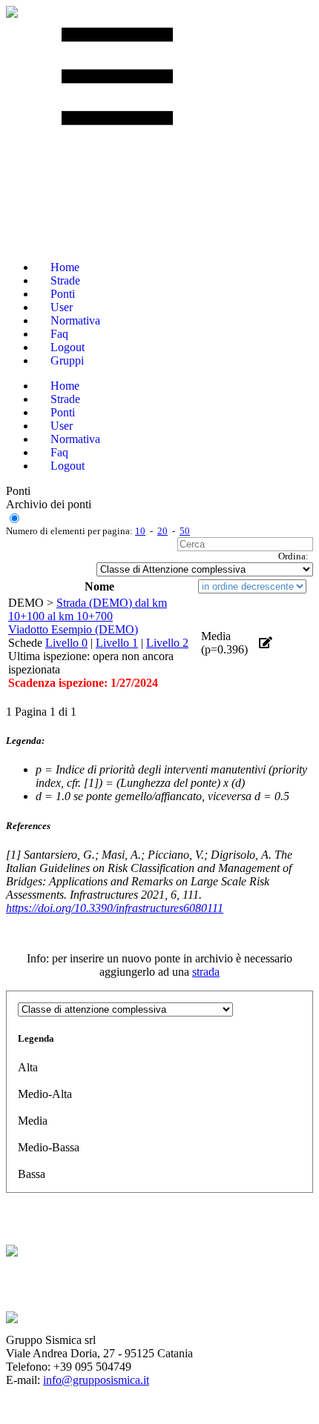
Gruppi (67, 360)
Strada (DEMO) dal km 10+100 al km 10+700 (87, 609)
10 (140, 531)
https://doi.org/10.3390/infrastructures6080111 (114, 908)
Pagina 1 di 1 (45, 711)
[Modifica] (265, 642)
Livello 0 (66, 642)
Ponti (18, 491)
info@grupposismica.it (96, 1380)
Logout (67, 465)
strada (206, 971)
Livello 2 (167, 642)
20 (162, 531)
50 (185, 531)
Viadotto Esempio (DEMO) (73, 629)
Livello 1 (117, 642)
